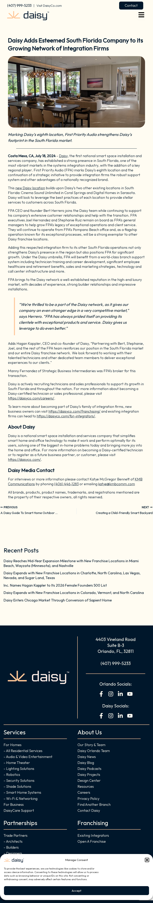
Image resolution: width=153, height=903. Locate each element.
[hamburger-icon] (141, 16)
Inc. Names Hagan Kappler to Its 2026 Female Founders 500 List (55, 585)
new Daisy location (30, 188)
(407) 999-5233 (19, 5)
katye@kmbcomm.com (116, 484)
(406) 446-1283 (66, 484)
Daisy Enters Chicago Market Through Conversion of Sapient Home (58, 600)
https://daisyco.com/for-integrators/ (66, 416)
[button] (147, 860)
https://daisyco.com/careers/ (31, 398)
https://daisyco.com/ (24, 459)
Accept (76, 890)
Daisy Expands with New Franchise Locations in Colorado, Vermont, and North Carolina (74, 592)
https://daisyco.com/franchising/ (74, 411)
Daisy (63, 156)
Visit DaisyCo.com (49, 6)
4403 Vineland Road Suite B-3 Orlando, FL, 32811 (116, 645)
